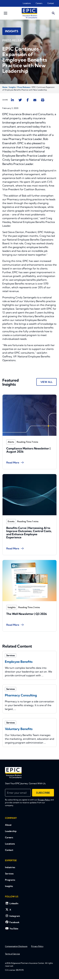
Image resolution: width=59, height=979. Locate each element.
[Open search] (53, 13)
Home (4, 87)
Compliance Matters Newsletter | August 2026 (28, 450)
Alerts (11, 441)
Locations (27, 3)
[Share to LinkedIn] (12, 100)
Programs (10, 879)
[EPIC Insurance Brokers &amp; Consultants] (13, 772)
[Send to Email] (35, 100)
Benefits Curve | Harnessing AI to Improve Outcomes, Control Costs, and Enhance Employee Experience (29, 532)
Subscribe (43, 792)
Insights (12, 87)
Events (11, 521)
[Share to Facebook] (27, 100)
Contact (50, 3)
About (8, 824)
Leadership (11, 831)
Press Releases (23, 87)
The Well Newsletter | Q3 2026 (26, 614)
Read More (12, 462)
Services (9, 873)
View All (46, 381)
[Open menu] (5, 13)
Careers (39, 3)
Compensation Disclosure (16, 946)
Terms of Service (12, 954)
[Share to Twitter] (20, 100)
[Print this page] (42, 100)
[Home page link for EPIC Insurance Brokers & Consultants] (29, 13)
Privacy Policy (44, 800)
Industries (10, 867)
